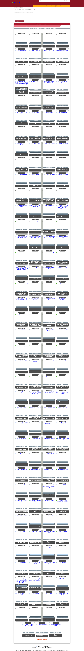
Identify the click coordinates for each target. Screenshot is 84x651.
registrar (68, 0)
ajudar (67, 5)
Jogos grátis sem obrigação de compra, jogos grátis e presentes (42, 647)
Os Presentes (47, 5)
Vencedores (62, 5)
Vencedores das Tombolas (51, 28)
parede (57, 5)
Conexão (63, 0)
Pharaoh (53, 5)
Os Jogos (41, 5)
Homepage (36, 5)
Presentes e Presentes (19, 26)
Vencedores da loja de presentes (41, 28)
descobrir (19, 21)
